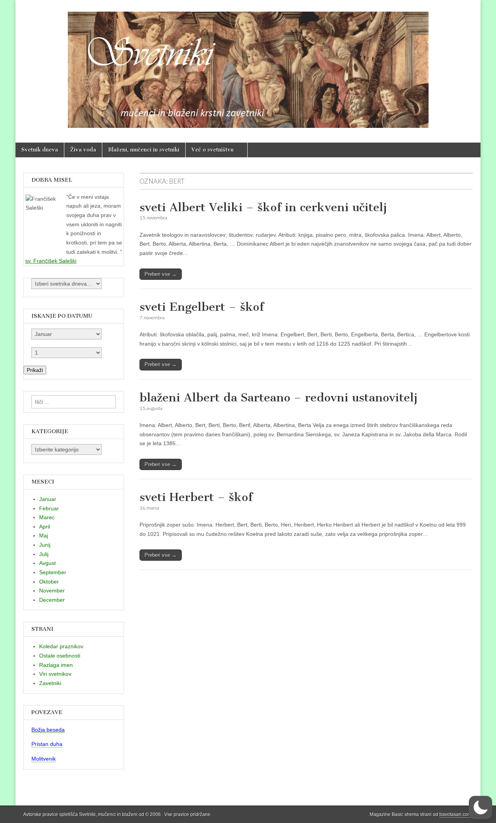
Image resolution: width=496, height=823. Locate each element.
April (44, 526)
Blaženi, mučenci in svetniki (143, 149)
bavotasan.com (455, 814)
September (52, 572)
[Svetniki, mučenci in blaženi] (248, 65)
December (52, 600)
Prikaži (35, 370)
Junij (44, 545)
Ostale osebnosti (59, 656)
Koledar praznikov (61, 646)
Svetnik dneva (39, 149)
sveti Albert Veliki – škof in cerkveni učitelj (263, 207)
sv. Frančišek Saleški (50, 261)
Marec (47, 517)
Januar (47, 499)
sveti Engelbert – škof (202, 307)
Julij (43, 554)
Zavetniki (50, 683)
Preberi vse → (161, 274)
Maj (43, 535)
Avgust (47, 563)
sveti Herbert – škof (196, 497)
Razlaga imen (56, 665)
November (52, 590)
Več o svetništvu (212, 149)
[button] (480, 807)
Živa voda (83, 149)
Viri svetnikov (55, 674)
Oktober (49, 582)
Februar (49, 508)
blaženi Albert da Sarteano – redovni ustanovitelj (278, 398)
